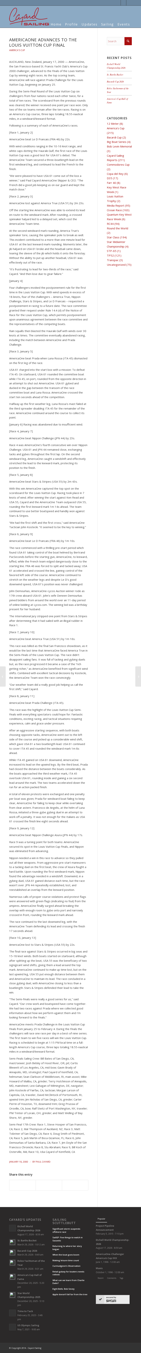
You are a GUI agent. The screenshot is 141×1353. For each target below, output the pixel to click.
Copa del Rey (115, 174)
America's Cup (17, 50)
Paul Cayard (43, 1161)
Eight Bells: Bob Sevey (64, 1288)
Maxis (99, 1268)
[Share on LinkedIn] (49, 1185)
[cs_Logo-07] (29, 16)
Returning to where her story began (67, 1248)
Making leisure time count (66, 1260)
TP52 (110, 255)
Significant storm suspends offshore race (66, 1230)
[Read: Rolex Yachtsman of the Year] (12, 1262)
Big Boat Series (116, 142)
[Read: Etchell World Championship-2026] (12, 1228)
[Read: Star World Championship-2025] (12, 1295)
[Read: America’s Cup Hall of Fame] (12, 1276)
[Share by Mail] (75, 1185)
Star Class (113, 237)
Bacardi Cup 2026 (115, 81)
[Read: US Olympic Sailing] (12, 1327)
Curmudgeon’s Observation (66, 1265)
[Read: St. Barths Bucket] (12, 1242)
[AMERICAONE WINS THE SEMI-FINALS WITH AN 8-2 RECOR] (3, 676)
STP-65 (111, 251)
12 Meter (113, 123)
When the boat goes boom (66, 1254)
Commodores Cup (118, 164)
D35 (109, 178)
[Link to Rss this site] (129, 3)
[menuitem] (56, 22)
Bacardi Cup (114, 137)
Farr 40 (111, 183)
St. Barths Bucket (115, 74)
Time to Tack (25, 1311)
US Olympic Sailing (28, 1325)
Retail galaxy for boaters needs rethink (68, 1273)
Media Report (115, 205)
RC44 (110, 224)
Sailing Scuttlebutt (64, 1221)
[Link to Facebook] (123, 3)
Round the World (117, 228)
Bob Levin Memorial (119, 146)
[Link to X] (118, 3)
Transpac (113, 260)
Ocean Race (114, 210)
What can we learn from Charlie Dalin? (68, 1282)
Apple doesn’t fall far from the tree (70, 1294)
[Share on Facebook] (22, 1185)
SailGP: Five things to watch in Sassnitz (68, 1239)
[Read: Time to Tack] (12, 1313)
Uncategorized (116, 264)
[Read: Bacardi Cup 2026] (12, 1252)
